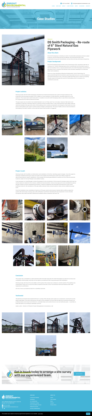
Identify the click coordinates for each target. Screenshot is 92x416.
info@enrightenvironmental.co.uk (81, 3)
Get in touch (79, 373)
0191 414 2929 (66, 3)
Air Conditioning (33, 401)
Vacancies (81, 5)
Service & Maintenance (35, 408)
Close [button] (88, 413)
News (76, 5)
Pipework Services (34, 406)
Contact (88, 5)
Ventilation (32, 399)
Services (58, 5)
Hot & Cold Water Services (35, 404)
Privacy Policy (53, 404)
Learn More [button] (40, 413)
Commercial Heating (34, 397)
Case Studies (70, 5)
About (63, 5)
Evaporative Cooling (34, 402)
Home (53, 5)
